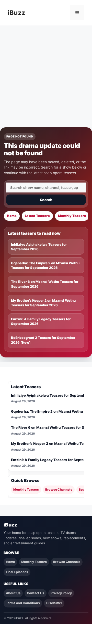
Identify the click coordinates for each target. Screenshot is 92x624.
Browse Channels (58, 489)
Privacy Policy (61, 593)
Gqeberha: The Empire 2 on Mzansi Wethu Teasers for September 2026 (45, 265)
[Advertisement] (46, 74)
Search (46, 200)
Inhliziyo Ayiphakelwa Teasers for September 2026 (39, 246)
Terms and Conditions (23, 603)
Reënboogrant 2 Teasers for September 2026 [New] (43, 340)
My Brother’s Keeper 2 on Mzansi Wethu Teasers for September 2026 (43, 302)
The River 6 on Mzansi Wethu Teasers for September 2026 (44, 284)
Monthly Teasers (72, 216)
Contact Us (35, 593)
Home (12, 216)
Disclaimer (54, 603)
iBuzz (16, 13)
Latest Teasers (37, 216)
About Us (13, 593)
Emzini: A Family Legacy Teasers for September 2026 (41, 321)
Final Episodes (17, 572)
